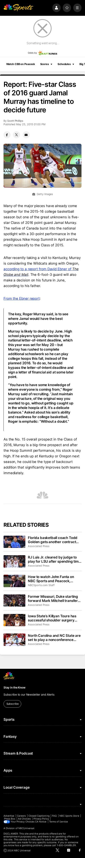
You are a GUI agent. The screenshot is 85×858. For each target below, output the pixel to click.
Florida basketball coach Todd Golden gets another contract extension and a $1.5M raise (52, 540)
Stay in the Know (14, 687)
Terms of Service (58, 821)
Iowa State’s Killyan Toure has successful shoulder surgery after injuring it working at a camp (52, 618)
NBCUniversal (26, 828)
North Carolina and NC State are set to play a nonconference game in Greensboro (54, 637)
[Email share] (26, 134)
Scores (44, 64)
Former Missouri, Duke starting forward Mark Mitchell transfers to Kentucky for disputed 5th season (54, 598)
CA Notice (41, 821)
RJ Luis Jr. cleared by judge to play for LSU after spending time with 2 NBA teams (54, 559)
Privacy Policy (41, 818)
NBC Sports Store (69, 815)
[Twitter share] (16, 134)
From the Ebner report (22, 298)
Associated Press (39, 546)
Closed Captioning (39, 815)
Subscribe (12, 703)
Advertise (9, 815)
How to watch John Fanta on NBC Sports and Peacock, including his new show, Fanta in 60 (54, 579)
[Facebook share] (7, 134)
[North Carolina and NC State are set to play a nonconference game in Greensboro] (14, 639)
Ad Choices (24, 818)
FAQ (54, 815)
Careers (21, 815)
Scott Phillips (15, 120)
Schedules (64, 64)
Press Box (9, 818)
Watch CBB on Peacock (20, 64)
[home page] (18, 8)
